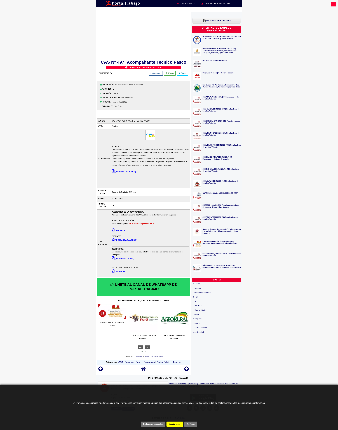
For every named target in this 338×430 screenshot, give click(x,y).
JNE (196, 301)
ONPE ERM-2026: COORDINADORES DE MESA (220, 193)
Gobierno (197, 288)
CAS (120, 362)
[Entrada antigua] (186, 370)
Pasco (139, 362)
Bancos (197, 284)
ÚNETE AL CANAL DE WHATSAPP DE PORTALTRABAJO (145, 287)
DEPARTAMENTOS (187, 4)
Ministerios (198, 306)
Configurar (191, 424)
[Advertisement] (143, 35)
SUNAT (197, 323)
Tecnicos (177, 362)
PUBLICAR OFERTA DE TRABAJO (217, 4)
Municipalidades (200, 310)
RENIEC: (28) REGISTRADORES (215, 61)
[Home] (143, 370)
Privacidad (172, 383)
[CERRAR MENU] (333, 4)
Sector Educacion (200, 328)
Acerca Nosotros (217, 383)
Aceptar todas (174, 424)
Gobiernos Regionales (202, 293)
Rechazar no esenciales (153, 424)
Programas (149, 362)
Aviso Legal (183, 383)
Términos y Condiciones (199, 383)
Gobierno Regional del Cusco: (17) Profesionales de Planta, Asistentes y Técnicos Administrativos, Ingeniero (222, 231)
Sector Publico (164, 362)
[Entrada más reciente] (100, 370)
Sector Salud (199, 332)
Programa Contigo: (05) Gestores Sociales (218, 73)
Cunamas (129, 362)
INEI (196, 297)
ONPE (196, 314)
